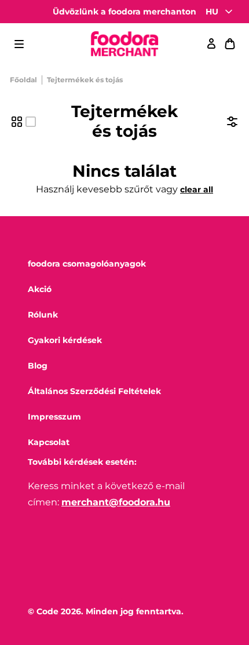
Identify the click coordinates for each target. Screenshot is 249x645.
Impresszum (54, 416)
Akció (40, 289)
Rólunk (43, 314)
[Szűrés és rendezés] (232, 122)
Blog (37, 365)
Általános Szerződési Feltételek (94, 391)
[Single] (31, 122)
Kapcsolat (48, 442)
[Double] (17, 122)
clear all (196, 189)
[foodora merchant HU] (124, 44)
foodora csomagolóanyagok (87, 263)
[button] (19, 44)
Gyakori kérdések (65, 340)
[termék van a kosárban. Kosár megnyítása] (230, 44)
